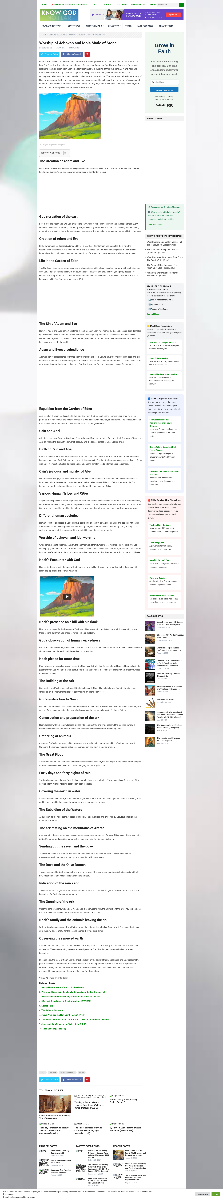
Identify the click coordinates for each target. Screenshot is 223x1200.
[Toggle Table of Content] (64, 153)
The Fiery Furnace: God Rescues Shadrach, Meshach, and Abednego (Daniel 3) (54, 1131)
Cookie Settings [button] (202, 1194)
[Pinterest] (87, 54)
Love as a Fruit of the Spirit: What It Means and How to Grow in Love (135, 1153)
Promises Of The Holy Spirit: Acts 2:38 (60, 1152)
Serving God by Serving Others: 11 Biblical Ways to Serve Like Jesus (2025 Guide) (98, 1154)
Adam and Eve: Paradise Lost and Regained (61, 1171)
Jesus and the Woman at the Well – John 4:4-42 (63, 1024)
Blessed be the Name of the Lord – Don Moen (62, 987)
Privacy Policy (138, 5)
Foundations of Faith (52, 26)
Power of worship (67, 1072)
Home (44, 5)
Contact (107, 5)
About (95, 5)
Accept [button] (215, 1194)
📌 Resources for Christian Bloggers (69, 5)
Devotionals (74, 26)
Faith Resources (145, 26)
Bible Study (113, 26)
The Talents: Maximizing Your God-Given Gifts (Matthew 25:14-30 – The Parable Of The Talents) (98, 1168)
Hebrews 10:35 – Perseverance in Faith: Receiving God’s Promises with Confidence (169, 663)
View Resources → (156, 224)
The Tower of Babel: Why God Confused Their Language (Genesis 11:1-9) (88, 1131)
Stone (81, 1072)
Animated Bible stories (58, 35)
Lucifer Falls (47, 1006)
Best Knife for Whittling (166, 699)
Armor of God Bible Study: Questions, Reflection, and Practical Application (135, 1166)
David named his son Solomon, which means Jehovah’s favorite (70, 996)
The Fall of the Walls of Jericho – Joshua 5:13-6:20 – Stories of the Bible (75, 1019)
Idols (43, 1072)
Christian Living (94, 26)
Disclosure (121, 5)
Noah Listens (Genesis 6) (54, 1029)
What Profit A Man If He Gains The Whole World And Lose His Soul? (97, 1181)
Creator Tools (166, 26)
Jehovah (52, 1072)
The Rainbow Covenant (52, 1010)
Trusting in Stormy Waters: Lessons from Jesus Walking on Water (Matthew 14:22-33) (89, 1105)
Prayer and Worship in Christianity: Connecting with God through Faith (73, 992)
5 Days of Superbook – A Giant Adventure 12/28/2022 (66, 1001)
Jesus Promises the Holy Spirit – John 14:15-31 (63, 1015)
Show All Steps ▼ (154, 314)
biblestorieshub (45, 48)
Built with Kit (164, 105)
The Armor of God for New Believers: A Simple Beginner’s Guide (135, 1177)
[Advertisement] (90, 195)
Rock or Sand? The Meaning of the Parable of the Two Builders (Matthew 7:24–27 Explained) (170, 714)
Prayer (128, 26)
